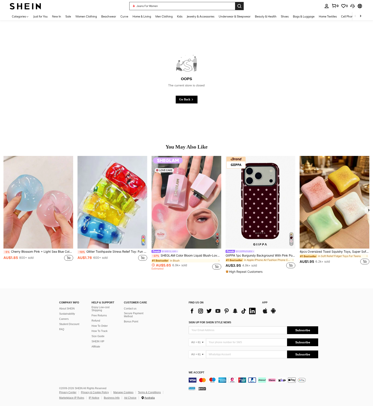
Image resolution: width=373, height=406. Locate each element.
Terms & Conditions (149, 392)
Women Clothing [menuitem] (86, 16)
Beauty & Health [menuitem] (266, 16)
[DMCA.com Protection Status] (202, 388)
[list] (223, 311)
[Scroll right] (360, 16)
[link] (335, 5)
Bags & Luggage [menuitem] (304, 16)
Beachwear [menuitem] (108, 16)
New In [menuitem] (56, 16)
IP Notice (94, 397)
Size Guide (98, 336)
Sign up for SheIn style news (210, 322)
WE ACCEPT (196, 372)
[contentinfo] (253, 380)
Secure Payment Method (133, 315)
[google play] (273, 312)
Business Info (112, 397)
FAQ (61, 329)
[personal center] (326, 6)
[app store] (265, 312)
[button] (352, 6)
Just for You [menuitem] (40, 16)
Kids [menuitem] (179, 16)
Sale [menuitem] (68, 16)
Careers (64, 318)
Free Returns (99, 315)
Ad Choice (130, 397)
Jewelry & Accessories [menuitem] (200, 16)
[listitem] (38, 213)
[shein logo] (25, 6)
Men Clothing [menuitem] (164, 16)
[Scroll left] (355, 16)
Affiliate (96, 346)
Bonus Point (131, 321)
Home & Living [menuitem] (142, 16)
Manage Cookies (123, 392)
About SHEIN (67, 308)
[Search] (239, 6)
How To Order (100, 325)
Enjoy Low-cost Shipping (100, 309)
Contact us (130, 308)
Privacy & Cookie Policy (95, 392)
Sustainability (67, 313)
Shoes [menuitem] (285, 16)
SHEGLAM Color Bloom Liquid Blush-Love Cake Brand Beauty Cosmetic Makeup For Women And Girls (186, 255)
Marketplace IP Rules (71, 397)
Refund (96, 320)
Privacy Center (67, 392)
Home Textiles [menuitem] (328, 16)
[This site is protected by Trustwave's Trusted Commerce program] (192, 388)
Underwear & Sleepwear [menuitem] (235, 16)
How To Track (99, 331)
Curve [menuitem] (124, 16)
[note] (245, 272)
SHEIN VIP (98, 341)
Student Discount (69, 324)
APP (264, 302)
